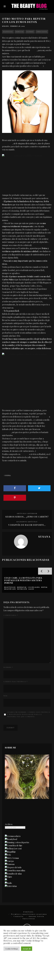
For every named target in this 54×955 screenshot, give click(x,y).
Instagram (44, 416)
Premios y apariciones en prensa (29, 914)
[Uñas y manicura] (13, 873)
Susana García (36, 916)
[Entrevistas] (11, 886)
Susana (5, 26)
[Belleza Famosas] (10, 864)
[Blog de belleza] (13, 867)
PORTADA (28, 912)
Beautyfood (8, 31)
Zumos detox (42, 31)
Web (5, 696)
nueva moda (7, 143)
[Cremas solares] (12, 836)
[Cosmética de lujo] (13, 845)
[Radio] (8, 883)
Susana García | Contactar (27, 798)
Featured (30, 31)
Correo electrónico (15, 682)
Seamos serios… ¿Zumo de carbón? (27, 516)
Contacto (19, 916)
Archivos (8, 824)
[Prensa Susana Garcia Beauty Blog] (6, 879)
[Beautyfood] (11, 839)
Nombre (8, 667)
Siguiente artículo (27, 522)
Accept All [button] (26, 948)
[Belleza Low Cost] (13, 848)
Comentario (10, 615)
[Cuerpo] (9, 861)
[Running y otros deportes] (17, 842)
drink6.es (25, 454)
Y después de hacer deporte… (27, 525)
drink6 (8, 475)
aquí (41, 66)
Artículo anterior (27, 513)
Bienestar (20, 31)
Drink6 (34, 50)
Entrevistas (29, 919)
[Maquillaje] (10, 851)
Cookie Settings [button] (11, 948)
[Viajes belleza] (8, 876)
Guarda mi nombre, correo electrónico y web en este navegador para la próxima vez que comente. (28, 714)
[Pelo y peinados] (8, 855)
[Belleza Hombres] (15, 870)
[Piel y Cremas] (12, 858)
